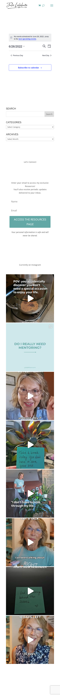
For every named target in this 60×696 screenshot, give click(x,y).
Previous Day (18, 55)
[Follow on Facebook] (21, 170)
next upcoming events (27, 39)
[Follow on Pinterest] (38, 170)
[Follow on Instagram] (33, 170)
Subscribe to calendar (28, 67)
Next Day (45, 55)
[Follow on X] (27, 170)
